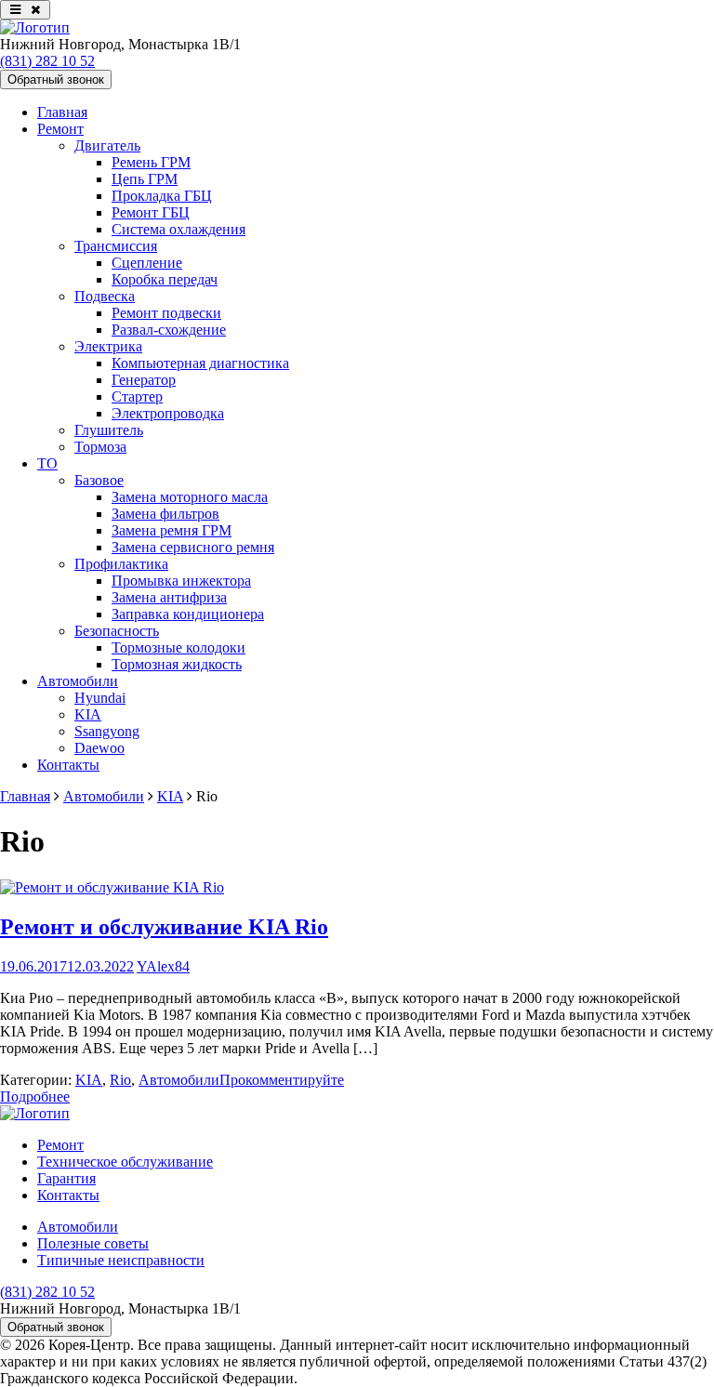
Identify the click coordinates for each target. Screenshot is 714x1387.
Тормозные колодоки (178, 647)
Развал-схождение (169, 329)
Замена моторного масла (190, 497)
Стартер (137, 396)
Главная (62, 112)
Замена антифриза (169, 597)
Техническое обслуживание (125, 1161)
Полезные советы (93, 1243)
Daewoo (99, 748)
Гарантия (66, 1178)
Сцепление (147, 263)
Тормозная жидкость (177, 664)
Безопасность (116, 631)
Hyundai (100, 698)
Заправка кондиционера (188, 614)
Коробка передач (165, 279)
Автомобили (77, 681)
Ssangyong (106, 731)
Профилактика (121, 564)
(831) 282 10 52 (47, 61)
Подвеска (104, 296)
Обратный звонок (55, 79)
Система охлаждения (178, 229)
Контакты (68, 765)
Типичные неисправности (121, 1260)
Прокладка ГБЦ (162, 196)
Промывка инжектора (181, 580)
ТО (47, 463)
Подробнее (35, 1096)
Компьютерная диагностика (200, 363)
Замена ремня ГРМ (171, 530)
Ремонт (60, 129)
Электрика (108, 346)
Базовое (99, 480)
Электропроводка (168, 413)
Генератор (144, 380)
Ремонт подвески (166, 313)
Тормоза (100, 447)
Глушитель (108, 430)
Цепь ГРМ (145, 179)
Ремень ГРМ (151, 162)
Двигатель (107, 145)
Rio (120, 1080)
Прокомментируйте (281, 1080)
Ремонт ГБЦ (151, 212)
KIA (87, 714)
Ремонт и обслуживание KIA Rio (164, 927)
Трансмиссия (115, 246)
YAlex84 (163, 966)
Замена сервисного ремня (193, 547)
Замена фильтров (165, 514)
